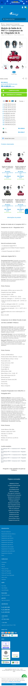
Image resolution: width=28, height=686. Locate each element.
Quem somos (4, 577)
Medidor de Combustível (14, 499)
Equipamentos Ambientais (6, 553)
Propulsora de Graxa (14, 514)
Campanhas (4, 562)
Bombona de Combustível (14, 497)
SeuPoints (4, 579)
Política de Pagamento (6, 570)
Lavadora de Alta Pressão (14, 485)
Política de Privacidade (6, 573)
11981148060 (5, 616)
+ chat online (4, 622)
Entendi (14, 684)
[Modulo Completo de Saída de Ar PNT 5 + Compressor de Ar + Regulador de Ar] (20, 198)
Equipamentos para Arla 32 (7, 544)
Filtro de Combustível (14, 508)
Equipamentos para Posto (14, 506)
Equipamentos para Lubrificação (8, 551)
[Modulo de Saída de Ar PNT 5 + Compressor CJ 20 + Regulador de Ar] (8, 198)
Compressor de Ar (14, 487)
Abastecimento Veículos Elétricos (8, 533)
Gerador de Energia (14, 500)
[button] (14, 73)
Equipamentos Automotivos (7, 540)
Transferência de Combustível (14, 495)
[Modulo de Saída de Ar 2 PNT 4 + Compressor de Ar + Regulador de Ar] (8, 165)
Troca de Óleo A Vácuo (14, 518)
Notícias (3, 566)
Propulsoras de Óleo (14, 512)
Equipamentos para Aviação (7, 542)
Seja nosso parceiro (6, 600)
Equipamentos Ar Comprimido (12, 24)
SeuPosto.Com (20, 34)
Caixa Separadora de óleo (14, 504)
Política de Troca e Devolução (8, 575)
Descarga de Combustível (14, 493)
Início (3, 24)
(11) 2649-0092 (6, 612)
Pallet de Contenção (14, 491)
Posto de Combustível (6, 531)
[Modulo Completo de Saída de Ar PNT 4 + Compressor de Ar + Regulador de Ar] (20, 165)
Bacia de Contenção (14, 516)
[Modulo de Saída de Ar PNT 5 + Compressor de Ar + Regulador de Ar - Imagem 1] (5, 67)
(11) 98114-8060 (5, 619)
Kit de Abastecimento (14, 489)
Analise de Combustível (14, 510)
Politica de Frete (5, 568)
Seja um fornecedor (6, 595)
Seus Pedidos (4, 587)
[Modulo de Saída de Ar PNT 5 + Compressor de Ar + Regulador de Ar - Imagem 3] (17, 67)
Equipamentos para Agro (6, 536)
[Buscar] (3, 19)
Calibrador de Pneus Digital (17, 25)
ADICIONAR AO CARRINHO (14, 94)
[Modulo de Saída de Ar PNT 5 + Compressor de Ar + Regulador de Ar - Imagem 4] (23, 67)
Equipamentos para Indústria (7, 538)
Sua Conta (4, 585)
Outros (2, 555)
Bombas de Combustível (14, 502)
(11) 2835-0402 (6, 609)
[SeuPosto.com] (14, 14)
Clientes (3, 564)
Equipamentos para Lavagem (7, 546)
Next (26, 66)
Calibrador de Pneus (5, 25)
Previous (2, 67)
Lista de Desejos (5, 590)
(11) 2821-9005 (6, 607)
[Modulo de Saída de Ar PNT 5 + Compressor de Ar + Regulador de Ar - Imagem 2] (11, 67)
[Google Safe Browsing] (15, 662)
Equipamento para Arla (14, 520)
